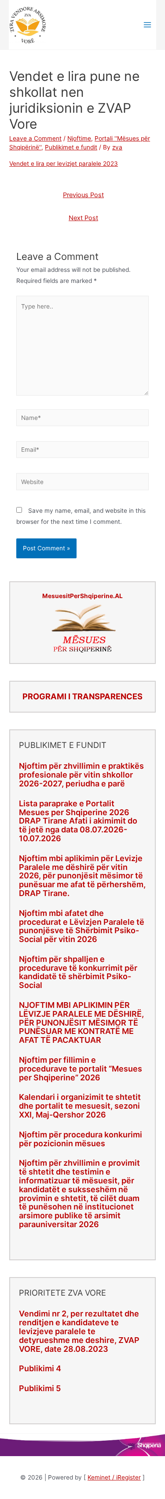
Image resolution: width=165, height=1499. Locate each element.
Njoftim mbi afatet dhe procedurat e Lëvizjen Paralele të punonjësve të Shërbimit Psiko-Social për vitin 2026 (81, 926)
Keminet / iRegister (114, 1477)
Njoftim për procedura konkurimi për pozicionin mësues (80, 1139)
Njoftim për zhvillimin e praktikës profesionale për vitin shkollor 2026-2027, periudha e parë (81, 774)
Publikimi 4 (40, 1368)
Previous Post (83, 195)
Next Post (83, 218)
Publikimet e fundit (71, 147)
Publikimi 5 (40, 1388)
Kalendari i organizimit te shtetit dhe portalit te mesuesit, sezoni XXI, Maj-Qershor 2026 (80, 1105)
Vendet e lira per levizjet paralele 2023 (63, 163)
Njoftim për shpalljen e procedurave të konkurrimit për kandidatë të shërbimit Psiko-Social (78, 972)
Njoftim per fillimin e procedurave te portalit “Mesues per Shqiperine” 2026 (80, 1068)
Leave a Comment (35, 138)
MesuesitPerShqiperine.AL (82, 595)
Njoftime (79, 138)
